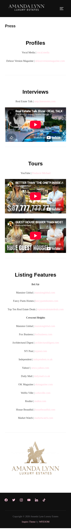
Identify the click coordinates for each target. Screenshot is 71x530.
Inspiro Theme (29, 522)
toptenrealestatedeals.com (50, 309)
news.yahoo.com (40, 367)
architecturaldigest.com (47, 342)
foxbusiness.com (43, 334)
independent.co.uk (43, 359)
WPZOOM (44, 522)
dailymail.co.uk (42, 376)
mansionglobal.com (45, 292)
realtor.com (40, 401)
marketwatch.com (44, 417)
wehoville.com (42, 392)
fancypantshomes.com (46, 300)
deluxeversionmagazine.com (50, 60)
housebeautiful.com (45, 409)
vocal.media (43, 52)
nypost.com (41, 351)
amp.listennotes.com (44, 101)
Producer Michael (41, 173)
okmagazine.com (44, 384)
